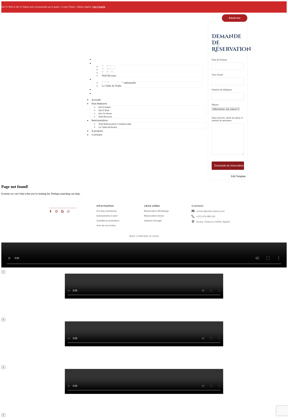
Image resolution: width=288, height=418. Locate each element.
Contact (99, 93)
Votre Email (217, 75)
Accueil (96, 99)
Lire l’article (98, 7)
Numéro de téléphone (222, 89)
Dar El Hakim (104, 107)
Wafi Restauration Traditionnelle (114, 124)
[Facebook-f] (50, 211)
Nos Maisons (99, 103)
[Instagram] (56, 211)
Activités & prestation (107, 220)
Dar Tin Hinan (105, 113)
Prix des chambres (106, 211)
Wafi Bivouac (105, 116)
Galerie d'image (153, 220)
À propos (97, 131)
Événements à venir (107, 215)
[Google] (62, 211)
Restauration (100, 120)
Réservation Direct (154, 215)
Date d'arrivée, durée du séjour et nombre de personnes (227, 119)
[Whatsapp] (68, 211)
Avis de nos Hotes (106, 225)
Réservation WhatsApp (156, 211)
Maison (215, 104)
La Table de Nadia (111, 85)
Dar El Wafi (103, 110)
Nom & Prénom (219, 60)
